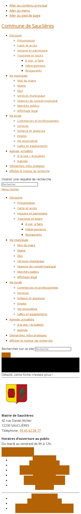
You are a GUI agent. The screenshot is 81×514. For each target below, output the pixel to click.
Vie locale (15, 282)
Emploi (21, 303)
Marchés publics (28, 272)
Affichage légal (27, 277)
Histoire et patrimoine (32, 213)
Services (23, 293)
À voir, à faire (34, 224)
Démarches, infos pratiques (28, 335)
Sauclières (28, 25)
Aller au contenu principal (28, 5)
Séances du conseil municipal (36, 266)
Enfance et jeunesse (31, 298)
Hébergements (35, 229)
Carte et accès (27, 208)
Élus (20, 256)
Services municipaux (30, 261)
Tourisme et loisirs (30, 219)
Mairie (21, 250)
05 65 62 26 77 (30, 430)
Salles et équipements (32, 314)
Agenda (22, 330)
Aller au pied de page (24, 15)
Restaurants (33, 234)
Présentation (26, 203)
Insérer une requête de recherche (26, 179)
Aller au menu (19, 10)
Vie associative (27, 309)
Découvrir (16, 197)
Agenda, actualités (21, 319)
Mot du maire (26, 245)
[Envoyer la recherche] (6, 355)
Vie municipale (18, 240)
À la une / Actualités (30, 325)
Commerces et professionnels (37, 287)
